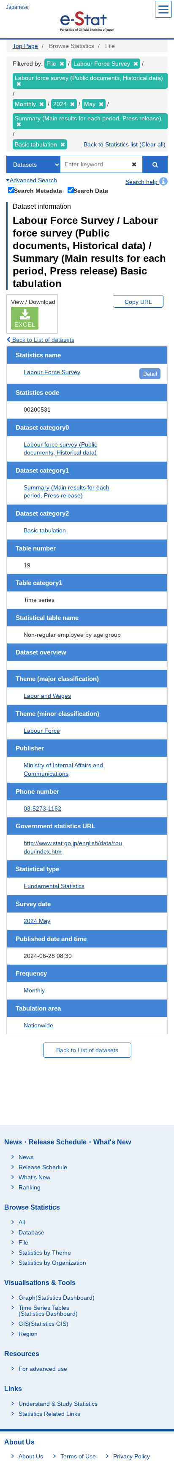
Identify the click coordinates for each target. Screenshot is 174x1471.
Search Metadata (38, 190)
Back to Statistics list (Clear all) (125, 144)
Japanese (17, 7)
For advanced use (43, 1369)
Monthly (34, 990)
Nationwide (38, 1025)
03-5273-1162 (42, 808)
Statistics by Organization (52, 1263)
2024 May (37, 921)
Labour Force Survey (52, 372)
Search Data (90, 190)
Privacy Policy (131, 1456)
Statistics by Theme (45, 1253)
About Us (31, 1456)
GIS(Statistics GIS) (43, 1324)
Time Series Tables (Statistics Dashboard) (48, 1311)
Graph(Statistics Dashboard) (57, 1298)
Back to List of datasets (42, 340)
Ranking (30, 1187)
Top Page (25, 46)
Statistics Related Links (49, 1414)
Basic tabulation (45, 530)
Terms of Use (78, 1456)
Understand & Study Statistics (58, 1404)
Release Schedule (43, 1167)
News (26, 1157)
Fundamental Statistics (54, 886)
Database (31, 1232)
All (22, 1222)
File (23, 1242)
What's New (34, 1177)
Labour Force (42, 730)
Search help (142, 181)
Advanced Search (32, 180)
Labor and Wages (47, 695)
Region (28, 1334)
